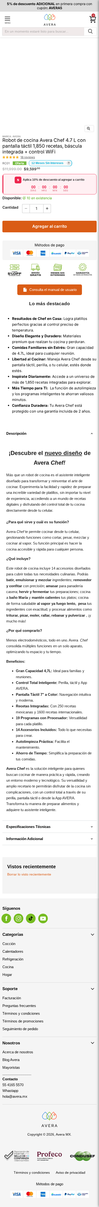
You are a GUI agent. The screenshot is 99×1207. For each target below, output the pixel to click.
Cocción (8, 944)
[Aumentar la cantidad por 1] (47, 208)
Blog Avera (10, 1060)
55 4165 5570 (13, 1085)
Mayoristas (11, 1067)
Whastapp (10, 1091)
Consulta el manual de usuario (53, 290)
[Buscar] (90, 31)
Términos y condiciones (21, 1013)
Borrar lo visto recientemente (29, 874)
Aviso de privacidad (70, 1172)
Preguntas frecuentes (19, 1006)
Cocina (7, 967)
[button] (10, 157)
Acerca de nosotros (17, 1052)
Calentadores (12, 951)
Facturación (11, 998)
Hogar (7, 974)
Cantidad (10, 207)
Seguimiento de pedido (20, 1029)
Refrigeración (12, 959)
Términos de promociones (22, 1021)
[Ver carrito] (92, 19)
